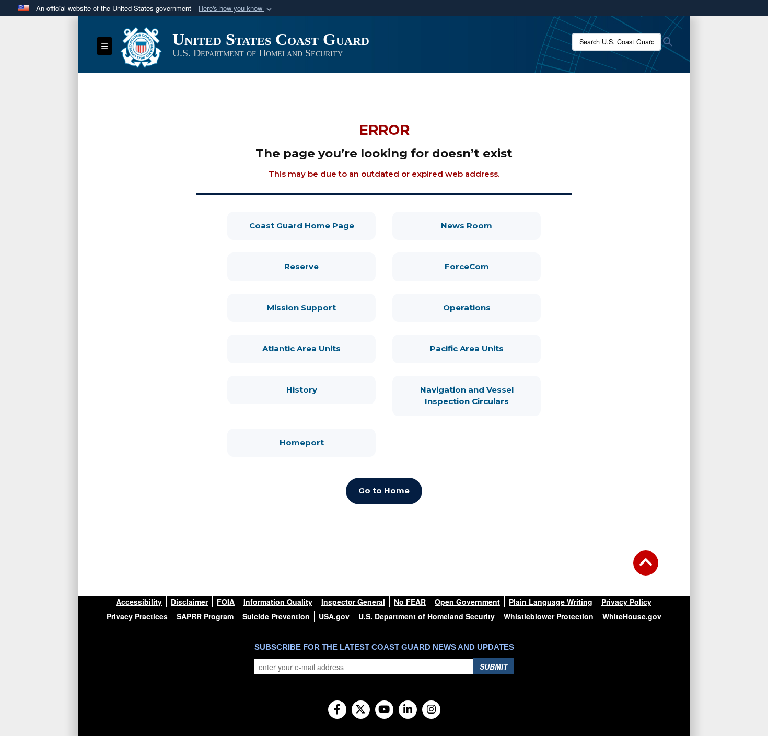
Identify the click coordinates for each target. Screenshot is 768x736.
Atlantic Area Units (319, 348)
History (331, 389)
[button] (236, 8)
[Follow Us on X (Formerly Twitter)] (361, 710)
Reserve (330, 266)
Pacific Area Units (485, 348)
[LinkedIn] (408, 710)
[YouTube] (384, 710)
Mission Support (321, 307)
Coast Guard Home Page (312, 225)
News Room (491, 225)
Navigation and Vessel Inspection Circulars (480, 396)
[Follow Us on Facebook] (337, 710)
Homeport (328, 442)
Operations (492, 307)
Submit (494, 666)
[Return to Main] (645, 569)
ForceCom (493, 266)
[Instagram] (431, 710)
